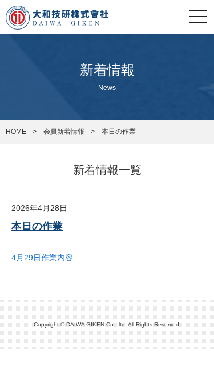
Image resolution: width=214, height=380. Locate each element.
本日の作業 (37, 226)
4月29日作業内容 (42, 257)
